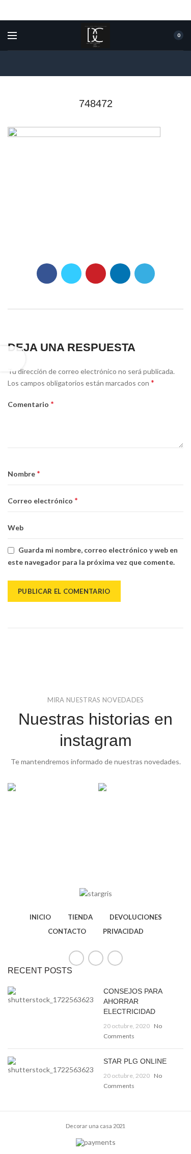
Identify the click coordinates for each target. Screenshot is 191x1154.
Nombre (24, 473)
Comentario (31, 404)
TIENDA (80, 917)
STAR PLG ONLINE (135, 1061)
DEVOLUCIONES (136, 917)
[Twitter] (71, 273)
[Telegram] (144, 273)
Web (15, 527)
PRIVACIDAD (123, 931)
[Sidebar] (12, 358)
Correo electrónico (43, 500)
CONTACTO (67, 931)
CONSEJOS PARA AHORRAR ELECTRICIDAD (132, 1001)
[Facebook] (47, 273)
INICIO (40, 917)
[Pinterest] (96, 273)
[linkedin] (120, 273)
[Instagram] (115, 958)
